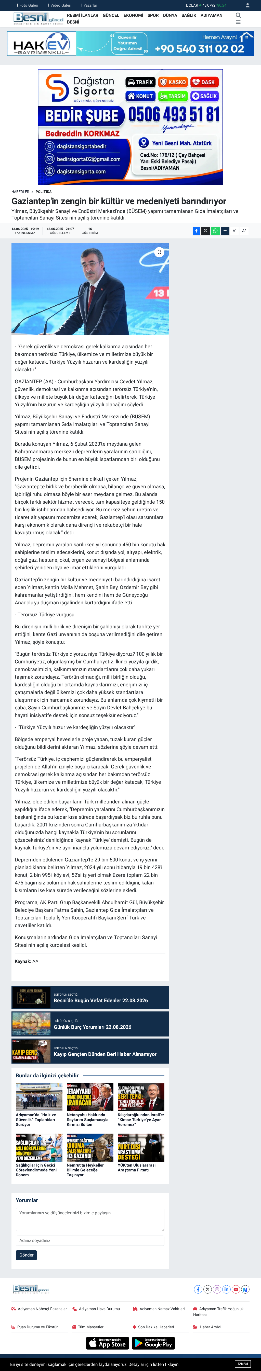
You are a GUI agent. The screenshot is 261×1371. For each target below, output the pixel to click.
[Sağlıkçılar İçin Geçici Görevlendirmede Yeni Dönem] (39, 1147)
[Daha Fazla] (225, 231)
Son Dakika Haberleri (156, 1327)
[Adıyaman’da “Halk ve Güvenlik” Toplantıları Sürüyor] (39, 1096)
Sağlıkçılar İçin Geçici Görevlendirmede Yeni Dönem (36, 1170)
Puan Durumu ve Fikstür (37, 1327)
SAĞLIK (188, 15)
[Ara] (238, 15)
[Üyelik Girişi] (245, 5)
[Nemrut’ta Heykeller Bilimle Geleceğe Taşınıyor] (90, 1147)
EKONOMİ (133, 15)
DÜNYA (170, 15)
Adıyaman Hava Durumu (99, 1309)
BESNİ (73, 22)
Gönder (26, 1255)
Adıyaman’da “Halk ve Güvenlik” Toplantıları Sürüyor (36, 1119)
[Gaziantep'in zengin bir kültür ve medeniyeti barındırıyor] (90, 289)
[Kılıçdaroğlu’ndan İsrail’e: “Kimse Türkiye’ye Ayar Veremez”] (141, 1096)
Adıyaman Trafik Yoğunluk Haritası (218, 1312)
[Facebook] (198, 1289)
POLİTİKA (43, 192)
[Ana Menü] (238, 22)
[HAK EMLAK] (130, 43)
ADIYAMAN (212, 15)
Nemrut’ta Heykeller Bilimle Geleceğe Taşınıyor (85, 1170)
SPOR (153, 15)
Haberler (20, 192)
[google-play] (153, 1342)
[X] (207, 1289)
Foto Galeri (28, 5)
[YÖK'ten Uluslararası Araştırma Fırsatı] (141, 1147)
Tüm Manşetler (90, 1327)
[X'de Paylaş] (205, 231)
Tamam (243, 1363)
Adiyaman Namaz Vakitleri (162, 1309)
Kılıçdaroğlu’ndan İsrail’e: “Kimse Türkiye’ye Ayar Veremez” (141, 1119)
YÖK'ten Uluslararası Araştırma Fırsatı (136, 1167)
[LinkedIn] (226, 1289)
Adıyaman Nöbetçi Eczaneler (42, 1309)
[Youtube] (236, 1289)
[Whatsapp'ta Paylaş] (215, 231)
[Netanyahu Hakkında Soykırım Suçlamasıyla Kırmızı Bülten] (90, 1096)
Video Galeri (60, 5)
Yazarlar (90, 5)
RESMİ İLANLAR (82, 15)
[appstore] (108, 1342)
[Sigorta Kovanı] (130, 126)
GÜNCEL (111, 15)
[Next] (245, 1289)
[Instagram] (217, 1289)
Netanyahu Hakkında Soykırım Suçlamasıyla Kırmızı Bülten (88, 1119)
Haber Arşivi (210, 1327)
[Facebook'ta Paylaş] (196, 231)
